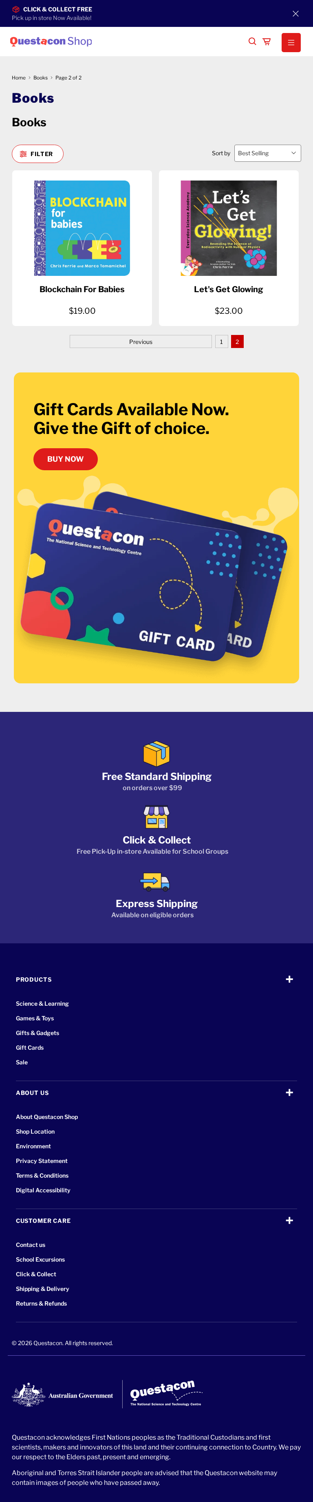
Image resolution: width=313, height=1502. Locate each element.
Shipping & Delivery (42, 1288)
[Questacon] (126, 41)
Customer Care (43, 1220)
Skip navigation (156, 23)
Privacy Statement (42, 1160)
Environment (33, 1146)
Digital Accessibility (43, 1190)
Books (40, 77)
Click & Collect (36, 1274)
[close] (296, 13)
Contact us (30, 1244)
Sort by (221, 153)
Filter (42, 153)
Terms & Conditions (42, 1175)
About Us (32, 1092)
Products (34, 979)
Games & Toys (35, 1018)
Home (19, 77)
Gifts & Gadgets (37, 1032)
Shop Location (35, 1131)
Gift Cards (30, 1047)
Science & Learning (42, 1003)
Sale (22, 1062)
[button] (291, 43)
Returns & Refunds (41, 1303)
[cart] (266, 41)
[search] (253, 41)
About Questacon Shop (47, 1116)
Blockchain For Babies (82, 289)
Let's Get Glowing (228, 289)
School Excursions (40, 1259)
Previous (140, 341)
